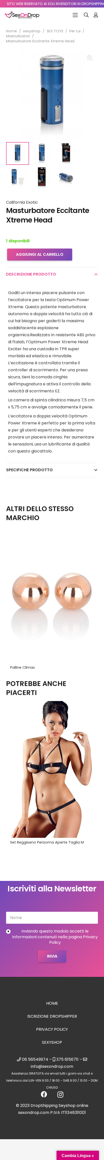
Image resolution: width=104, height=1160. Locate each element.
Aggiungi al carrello (39, 254)
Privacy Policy (52, 1029)
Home (11, 31)
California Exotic (22, 202)
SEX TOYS (55, 31)
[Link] (96, 15)
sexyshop (31, 31)
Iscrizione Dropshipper (52, 1016)
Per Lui (75, 31)
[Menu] (75, 15)
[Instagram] (60, 1094)
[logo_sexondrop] (22, 15)
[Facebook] (44, 1094)
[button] (86, 15)
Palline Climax (22, 667)
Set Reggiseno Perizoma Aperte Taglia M (47, 842)
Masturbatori (18, 36)
